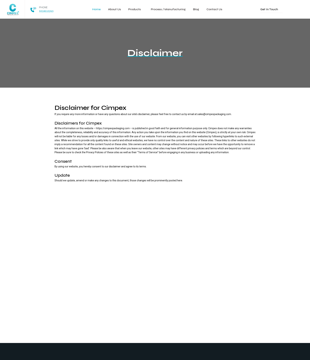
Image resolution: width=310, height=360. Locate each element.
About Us (114, 9)
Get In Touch (269, 9)
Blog (196, 9)
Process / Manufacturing (168, 9)
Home (96, 9)
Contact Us (214, 9)
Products (134, 9)
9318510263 (46, 11)
